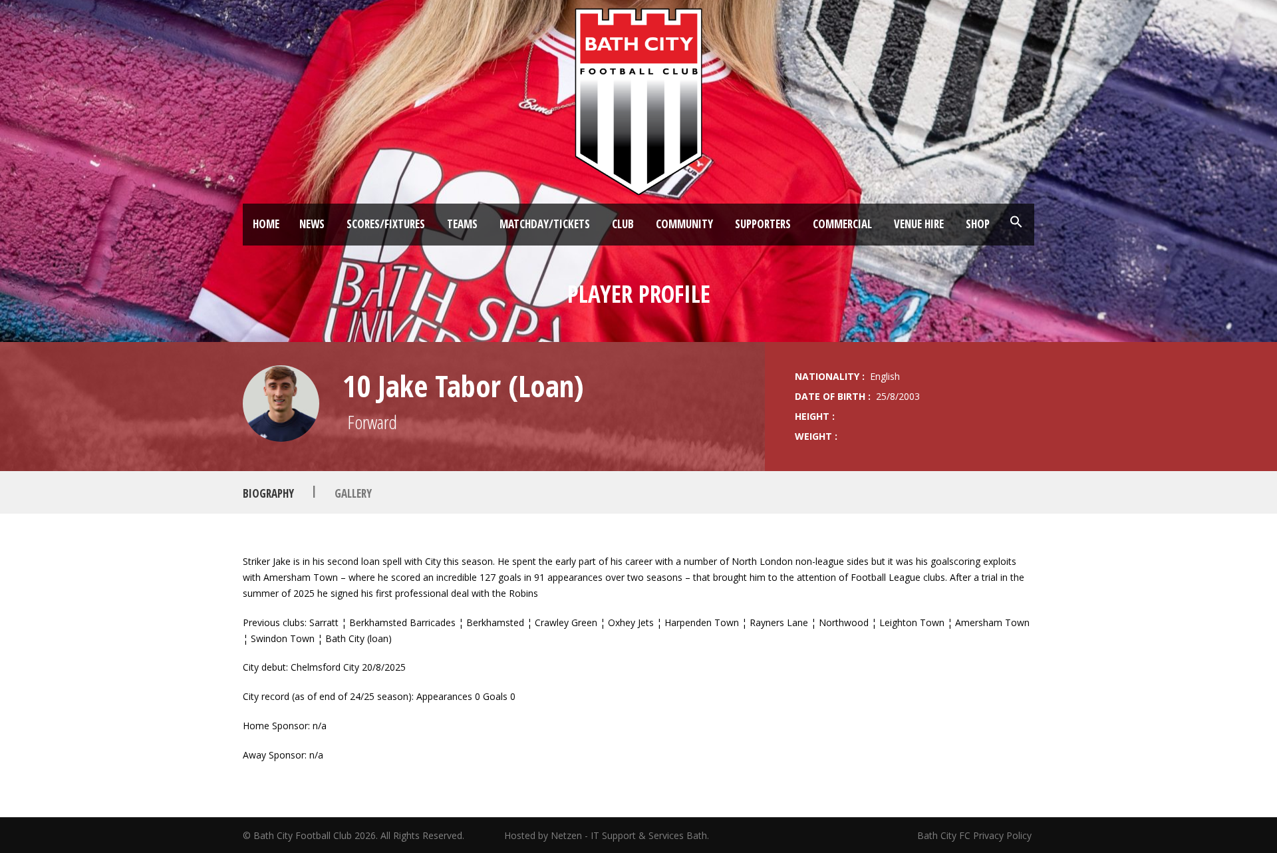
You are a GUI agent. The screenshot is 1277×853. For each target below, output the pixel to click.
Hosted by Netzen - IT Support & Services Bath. (606, 835)
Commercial (842, 224)
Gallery (353, 492)
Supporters (763, 224)
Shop (978, 224)
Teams (462, 224)
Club (623, 224)
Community (684, 224)
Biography (268, 492)
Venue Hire (919, 224)
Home (266, 224)
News (312, 224)
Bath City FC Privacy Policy (975, 835)
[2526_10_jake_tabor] (281, 403)
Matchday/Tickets (544, 224)
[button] (1016, 222)
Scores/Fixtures (386, 224)
